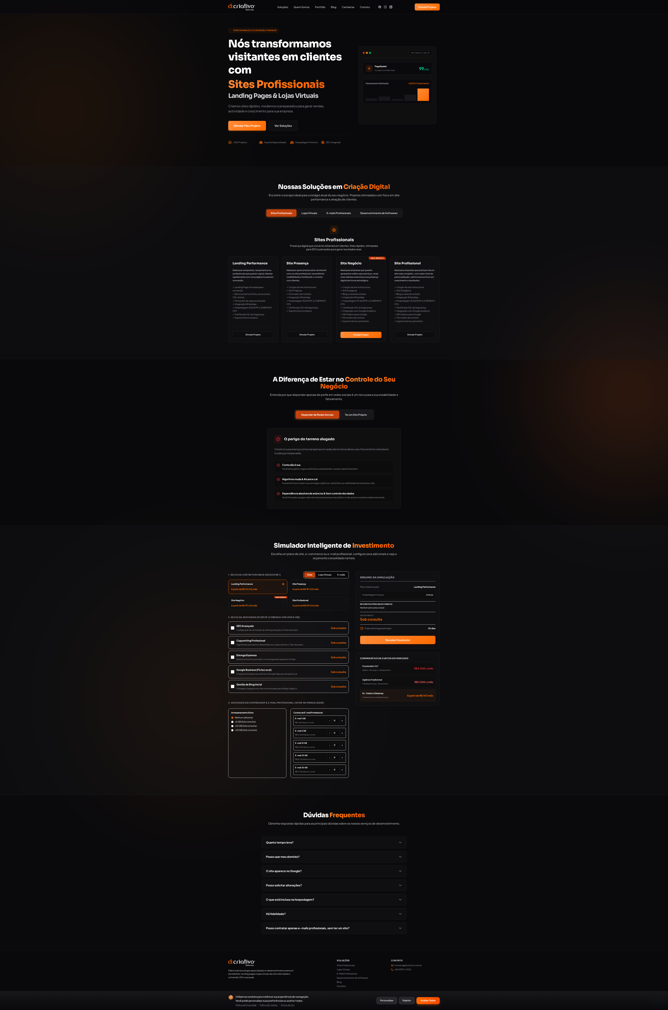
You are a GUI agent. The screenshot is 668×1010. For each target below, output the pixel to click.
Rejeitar (407, 1000)
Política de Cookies (268, 1005)
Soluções (282, 7)
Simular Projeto (427, 7)
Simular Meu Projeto (247, 125)
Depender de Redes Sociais (317, 414)
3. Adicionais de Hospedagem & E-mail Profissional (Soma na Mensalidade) (276, 702)
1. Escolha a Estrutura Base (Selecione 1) (254, 574)
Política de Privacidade (246, 1005)
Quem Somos (301, 7)
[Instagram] (385, 7)
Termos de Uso (287, 1005)
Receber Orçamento (397, 640)
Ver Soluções (283, 125)
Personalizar (386, 1000)
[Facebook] (379, 7)
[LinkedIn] (390, 7)
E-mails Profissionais (339, 213)
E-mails (341, 574)
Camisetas (348, 7)
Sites (309, 574)
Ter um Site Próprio (356, 414)
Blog (333, 7)
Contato (365, 7)
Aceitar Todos (428, 1000)
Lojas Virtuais (309, 213)
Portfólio (320, 7)
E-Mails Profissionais (347, 973)
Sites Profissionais (281, 213)
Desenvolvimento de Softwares (378, 213)
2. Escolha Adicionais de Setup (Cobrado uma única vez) (264, 617)
